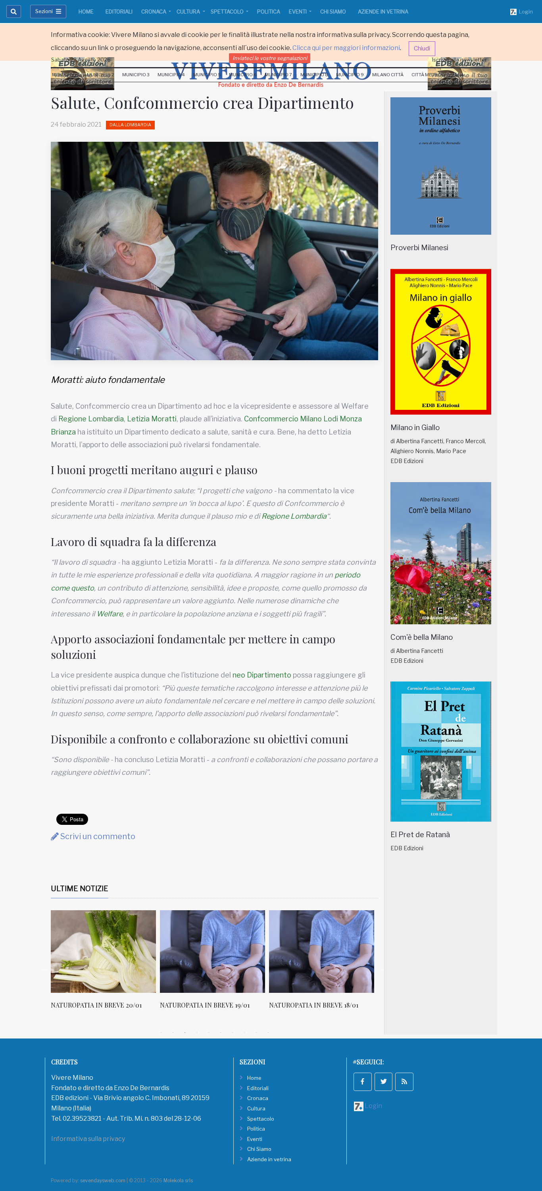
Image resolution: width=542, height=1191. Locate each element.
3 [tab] (185, 1033)
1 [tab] (161, 1033)
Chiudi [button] (422, 48)
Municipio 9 (350, 74)
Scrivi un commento (97, 836)
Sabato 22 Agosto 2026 (81, 59)
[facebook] (363, 1082)
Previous (45, 968)
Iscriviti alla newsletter (459, 59)
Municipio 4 (171, 74)
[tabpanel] (105, 963)
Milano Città (388, 74)
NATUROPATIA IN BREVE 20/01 (96, 1005)
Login (525, 11)
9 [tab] (256, 1033)
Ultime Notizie (79, 888)
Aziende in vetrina (383, 11)
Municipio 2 (100, 74)
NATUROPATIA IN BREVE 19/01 (205, 1005)
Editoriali (119, 11)
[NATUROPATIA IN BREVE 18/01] (321, 951)
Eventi (298, 11)
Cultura (189, 11)
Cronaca (154, 11)
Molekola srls (178, 1180)
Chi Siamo (333, 11)
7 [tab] (232, 1033)
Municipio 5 (207, 74)
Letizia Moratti (152, 419)
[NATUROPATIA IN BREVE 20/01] (103, 951)
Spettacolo (228, 11)
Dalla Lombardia (130, 124)
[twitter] (384, 1082)
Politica (268, 11)
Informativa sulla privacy (88, 1139)
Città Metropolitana (437, 74)
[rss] (404, 1082)
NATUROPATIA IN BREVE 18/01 (313, 1005)
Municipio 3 (136, 74)
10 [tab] (268, 1033)
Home (86, 11)
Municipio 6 (243, 74)
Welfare (109, 614)
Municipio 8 (314, 74)
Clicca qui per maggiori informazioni (346, 48)
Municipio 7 (278, 74)
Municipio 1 (65, 74)
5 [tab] (209, 1033)
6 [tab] (221, 1033)
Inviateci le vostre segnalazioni (270, 58)
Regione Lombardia (91, 419)
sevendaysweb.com (102, 1180)
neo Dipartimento (262, 675)
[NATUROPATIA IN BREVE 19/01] (212, 951)
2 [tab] (173, 1033)
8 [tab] (244, 1033)
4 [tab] (197, 1033)
